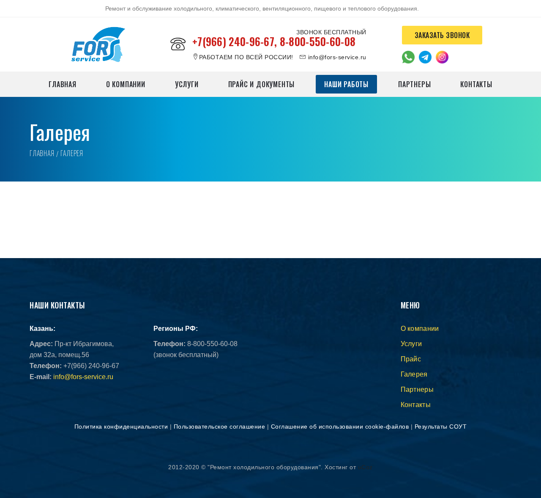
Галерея (414, 374)
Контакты (476, 84)
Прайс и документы (261, 84)
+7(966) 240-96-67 (233, 41)
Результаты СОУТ (441, 426)
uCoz (365, 467)
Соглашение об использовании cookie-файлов (340, 426)
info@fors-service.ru (83, 376)
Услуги (187, 84)
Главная (63, 84)
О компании (125, 84)
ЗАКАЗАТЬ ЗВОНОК (442, 35)
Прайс (411, 359)
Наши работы (346, 84)
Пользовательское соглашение (219, 426)
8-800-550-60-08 (318, 41)
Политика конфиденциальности (121, 426)
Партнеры (414, 84)
